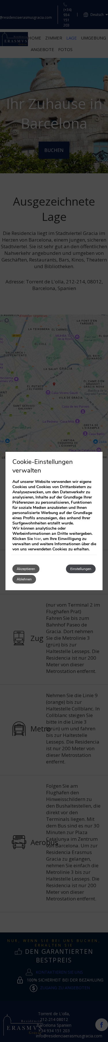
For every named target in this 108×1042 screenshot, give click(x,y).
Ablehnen (24, 579)
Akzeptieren (26, 569)
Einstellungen (80, 569)
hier (37, 538)
